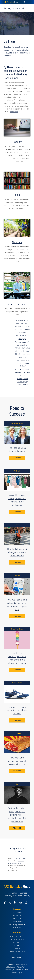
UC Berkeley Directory (17, 925)
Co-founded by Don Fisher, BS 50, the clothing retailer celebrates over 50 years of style (17, 815)
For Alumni (17, 948)
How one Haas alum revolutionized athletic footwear (17, 710)
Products (17, 142)
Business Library (17, 922)
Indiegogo (22, 339)
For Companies (17, 912)
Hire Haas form (20, 858)
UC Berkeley (10, 967)
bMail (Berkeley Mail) (17, 936)
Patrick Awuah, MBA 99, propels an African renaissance (22, 345)
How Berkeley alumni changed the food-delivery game (17, 552)
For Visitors (17, 919)
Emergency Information (17, 951)
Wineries (17, 242)
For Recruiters (17, 915)
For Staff (17, 945)
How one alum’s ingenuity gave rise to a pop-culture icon (17, 761)
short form (15, 112)
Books (17, 195)
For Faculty (17, 942)
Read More (17, 458)
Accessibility (9, 970)
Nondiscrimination (22, 970)
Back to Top (16, 972)
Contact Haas (17, 928)
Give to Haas (17, 958)
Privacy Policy (21, 967)
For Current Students (17, 939)
